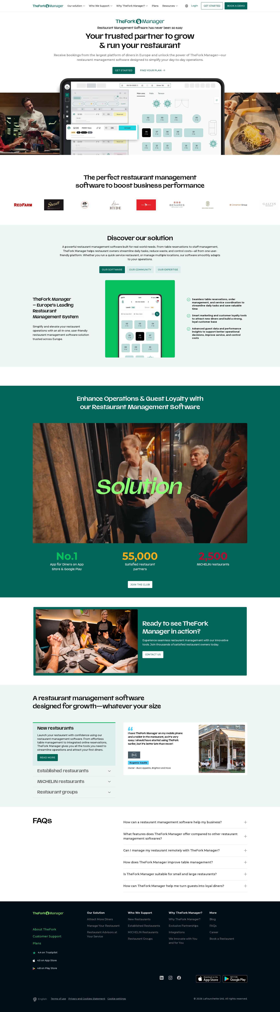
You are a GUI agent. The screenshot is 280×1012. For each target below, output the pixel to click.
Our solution (74, 5)
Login (194, 5)
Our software (112, 269)
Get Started (212, 5)
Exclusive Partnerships (183, 925)
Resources (168, 5)
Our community (140, 269)
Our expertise (168, 269)
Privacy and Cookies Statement (86, 998)
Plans (155, 5)
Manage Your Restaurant (103, 925)
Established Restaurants (144, 925)
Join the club (140, 584)
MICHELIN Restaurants (143, 932)
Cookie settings (116, 998)
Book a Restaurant (222, 938)
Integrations (177, 932)
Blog (213, 919)
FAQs (213, 925)
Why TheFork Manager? (130, 5)
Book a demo (236, 5)
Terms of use (58, 998)
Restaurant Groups (140, 938)
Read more (47, 757)
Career (214, 932)
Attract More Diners (100, 919)
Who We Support (99, 5)
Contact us (153, 654)
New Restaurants (139, 919)
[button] (123, 70)
